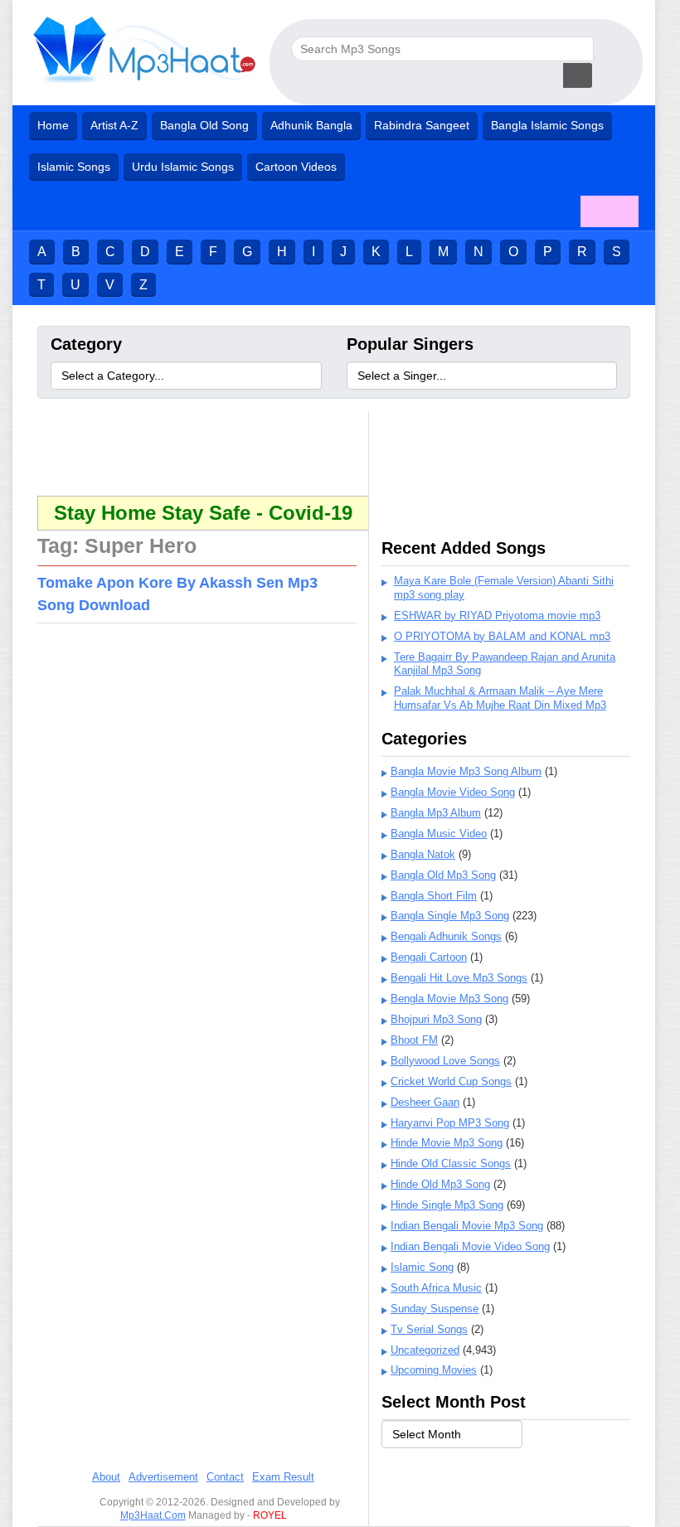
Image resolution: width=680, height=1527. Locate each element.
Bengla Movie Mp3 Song (449, 998)
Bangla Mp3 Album (436, 813)
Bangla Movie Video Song (453, 792)
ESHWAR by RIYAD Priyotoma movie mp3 (497, 615)
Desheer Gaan (425, 1102)
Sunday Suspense (434, 1308)
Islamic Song (422, 1267)
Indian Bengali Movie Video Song (470, 1246)
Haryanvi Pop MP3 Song (450, 1123)
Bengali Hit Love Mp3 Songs (459, 978)
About (106, 1477)
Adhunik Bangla (311, 125)
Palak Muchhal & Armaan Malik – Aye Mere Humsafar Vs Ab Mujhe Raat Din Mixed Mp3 (500, 698)
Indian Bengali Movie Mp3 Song (467, 1225)
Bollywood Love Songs (445, 1060)
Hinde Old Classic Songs (451, 1163)
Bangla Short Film (434, 896)
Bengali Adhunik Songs (446, 936)
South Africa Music (436, 1288)
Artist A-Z (114, 125)
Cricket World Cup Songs (451, 1081)
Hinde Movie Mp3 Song (447, 1143)
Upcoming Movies (434, 1370)
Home (53, 125)
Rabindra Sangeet (421, 125)
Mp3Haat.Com (153, 1515)
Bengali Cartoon (429, 957)
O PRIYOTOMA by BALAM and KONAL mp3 (502, 636)
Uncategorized (425, 1350)
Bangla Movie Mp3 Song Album (466, 771)
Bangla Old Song (204, 125)
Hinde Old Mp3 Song (440, 1184)
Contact (225, 1477)
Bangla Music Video (439, 833)
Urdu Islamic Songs (183, 166)
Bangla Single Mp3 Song (450, 915)
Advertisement (163, 1477)
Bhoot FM (414, 1040)
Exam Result (283, 1477)
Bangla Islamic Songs (547, 125)
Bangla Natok (423, 854)
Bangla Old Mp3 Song (443, 875)
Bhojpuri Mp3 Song (436, 1019)
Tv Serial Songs (429, 1329)
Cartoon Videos (296, 166)
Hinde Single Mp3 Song (447, 1205)
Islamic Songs (73, 166)
